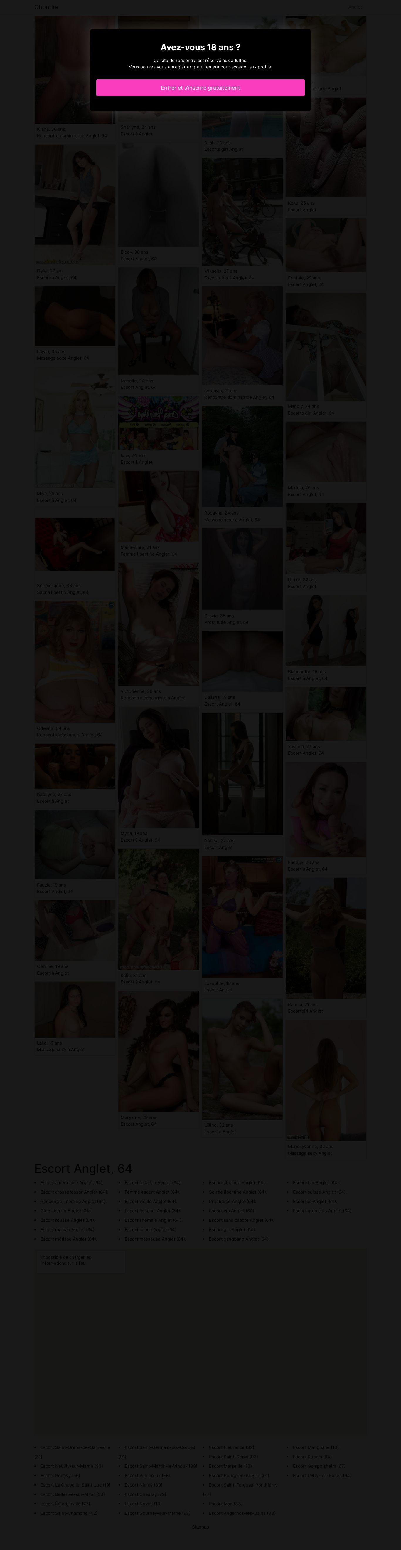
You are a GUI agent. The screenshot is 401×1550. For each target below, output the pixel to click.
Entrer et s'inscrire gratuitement (200, 88)
